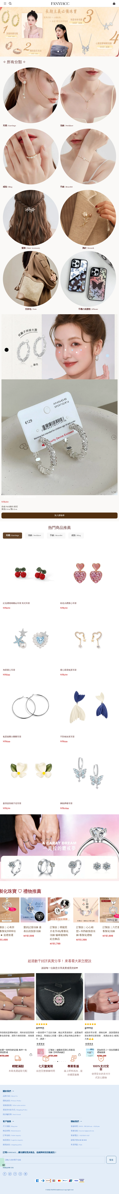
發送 (111, 1159)
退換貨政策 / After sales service (14, 1105)
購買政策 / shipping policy (12, 1145)
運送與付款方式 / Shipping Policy (15, 1110)
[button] (5, 3)
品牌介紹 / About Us (10, 1096)
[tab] (58, 51)
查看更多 (89, 1040)
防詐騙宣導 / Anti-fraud (12, 1115)
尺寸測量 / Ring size (10, 1126)
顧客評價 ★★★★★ (79, 1140)
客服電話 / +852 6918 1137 (80, 1136)
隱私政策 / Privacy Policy (12, 1101)
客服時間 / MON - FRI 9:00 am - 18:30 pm (85, 1126)
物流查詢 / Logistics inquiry (13, 1140)
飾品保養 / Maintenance (12, 1131)
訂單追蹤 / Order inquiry (12, 1136)
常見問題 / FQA (76, 1145)
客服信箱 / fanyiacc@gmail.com (82, 1131)
